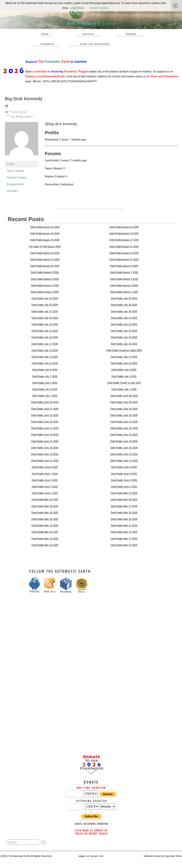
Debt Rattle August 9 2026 (124, 266)
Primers (131, 34)
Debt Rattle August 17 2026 (124, 240)
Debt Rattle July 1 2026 (44, 395)
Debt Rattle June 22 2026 (124, 421)
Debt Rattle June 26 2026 (124, 408)
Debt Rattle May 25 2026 (124, 512)
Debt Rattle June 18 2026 (124, 434)
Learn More (77, 8)
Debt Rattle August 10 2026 (44, 266)
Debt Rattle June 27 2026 (44, 408)
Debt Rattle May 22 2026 (45, 525)
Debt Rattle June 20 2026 (124, 428)
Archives (88, 34)
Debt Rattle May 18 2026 (45, 538)
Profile (11, 164)
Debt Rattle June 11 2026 (44, 460)
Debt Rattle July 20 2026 (124, 330)
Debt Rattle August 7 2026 (124, 272)
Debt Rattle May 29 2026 (124, 499)
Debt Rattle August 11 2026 (123, 259)
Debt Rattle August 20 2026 (44, 233)
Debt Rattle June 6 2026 (124, 473)
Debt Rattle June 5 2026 (45, 480)
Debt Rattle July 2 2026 (123, 389)
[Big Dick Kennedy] (21, 158)
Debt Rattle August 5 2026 (124, 279)
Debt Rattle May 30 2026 (45, 499)
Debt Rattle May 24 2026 (45, 519)
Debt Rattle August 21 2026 (124, 227)
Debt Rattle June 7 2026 (45, 473)
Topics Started (15, 170)
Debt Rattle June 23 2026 (44, 421)
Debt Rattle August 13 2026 (124, 253)
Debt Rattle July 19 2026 (45, 337)
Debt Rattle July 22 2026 (124, 324)
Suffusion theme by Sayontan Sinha (162, 856)
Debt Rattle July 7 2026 (44, 376)
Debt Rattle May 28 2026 (45, 506)
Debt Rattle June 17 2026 (44, 441)
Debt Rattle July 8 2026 (123, 369)
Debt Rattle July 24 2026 (124, 318)
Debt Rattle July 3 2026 (44, 389)
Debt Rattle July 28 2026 (124, 304)
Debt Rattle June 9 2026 (45, 467)
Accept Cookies (99, 8)
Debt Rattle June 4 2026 (124, 480)
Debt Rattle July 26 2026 (124, 311)
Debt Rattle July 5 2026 (44, 382)
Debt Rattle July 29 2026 (45, 304)
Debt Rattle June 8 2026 (124, 467)
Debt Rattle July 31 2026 (45, 298)
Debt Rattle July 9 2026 (44, 369)
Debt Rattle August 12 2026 (44, 259)
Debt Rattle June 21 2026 (44, 428)
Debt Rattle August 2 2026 (45, 292)
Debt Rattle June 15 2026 (44, 447)
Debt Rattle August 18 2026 (44, 240)
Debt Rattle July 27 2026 (45, 311)
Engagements (15, 184)
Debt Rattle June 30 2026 (124, 395)
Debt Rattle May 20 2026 (45, 532)
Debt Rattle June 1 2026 (45, 493)
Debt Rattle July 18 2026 (124, 337)
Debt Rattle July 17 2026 (45, 344)
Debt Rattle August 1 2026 (124, 292)
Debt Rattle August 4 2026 (45, 285)
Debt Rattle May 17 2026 (124, 538)
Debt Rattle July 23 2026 (45, 324)
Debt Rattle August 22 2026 (44, 227)
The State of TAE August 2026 (45, 246)
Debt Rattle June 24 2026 (124, 415)
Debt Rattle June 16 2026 (124, 441)
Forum (46, 44)
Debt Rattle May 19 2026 (124, 532)
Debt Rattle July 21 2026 (45, 330)
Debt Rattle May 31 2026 (124, 493)
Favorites (12, 190)
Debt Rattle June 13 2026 (44, 454)
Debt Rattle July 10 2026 (124, 363)
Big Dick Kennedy (23, 98)
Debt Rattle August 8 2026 (45, 272)
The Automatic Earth (45, 34)
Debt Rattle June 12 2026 (124, 454)
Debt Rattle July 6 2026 (123, 376)
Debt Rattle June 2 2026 (124, 486)
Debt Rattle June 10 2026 (124, 460)
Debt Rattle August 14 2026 (44, 253)
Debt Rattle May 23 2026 (124, 519)
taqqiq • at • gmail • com (91, 856)
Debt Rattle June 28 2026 (124, 402)
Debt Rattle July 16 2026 (124, 344)
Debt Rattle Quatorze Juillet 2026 (124, 350)
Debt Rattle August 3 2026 (124, 285)
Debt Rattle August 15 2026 (124, 246)
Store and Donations (90, 44)
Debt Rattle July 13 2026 (45, 356)
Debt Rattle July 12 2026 (124, 356)
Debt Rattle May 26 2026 (45, 512)
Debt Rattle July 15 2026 (45, 350)
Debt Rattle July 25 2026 (45, 318)
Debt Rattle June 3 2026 (45, 486)
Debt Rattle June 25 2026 (44, 415)
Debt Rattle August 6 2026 (45, 279)
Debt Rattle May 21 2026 (124, 525)
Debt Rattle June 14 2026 (124, 447)
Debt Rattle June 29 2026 (44, 402)
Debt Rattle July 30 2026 (124, 298)
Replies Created (17, 177)
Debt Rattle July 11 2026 (45, 363)
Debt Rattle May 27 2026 (124, 506)
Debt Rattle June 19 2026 (44, 434)
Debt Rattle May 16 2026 (45, 545)
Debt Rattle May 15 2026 (124, 545)
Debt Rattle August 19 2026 (124, 233)
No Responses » (22, 116)
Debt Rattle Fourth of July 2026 (124, 382)
